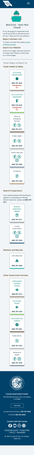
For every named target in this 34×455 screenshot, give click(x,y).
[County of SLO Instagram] (17, 236)
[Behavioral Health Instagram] (19, 359)
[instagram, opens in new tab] (24, 425)
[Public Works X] (17, 341)
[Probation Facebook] (17, 176)
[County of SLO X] (19, 233)
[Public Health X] (19, 141)
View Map (18, 405)
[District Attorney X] (19, 157)
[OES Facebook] (15, 125)
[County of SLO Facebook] (15, 233)
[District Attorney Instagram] (17, 160)
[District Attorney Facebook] (15, 157)
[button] (28, 3)
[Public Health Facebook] (15, 141)
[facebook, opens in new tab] (10, 425)
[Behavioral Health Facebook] (15, 359)
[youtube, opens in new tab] (14, 425)
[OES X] (19, 125)
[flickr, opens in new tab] (19, 425)
